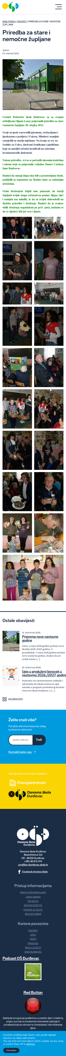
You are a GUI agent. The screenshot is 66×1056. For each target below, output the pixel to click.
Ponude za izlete (33, 910)
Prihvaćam (11, 1050)
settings (30, 1044)
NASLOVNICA (9, 22)
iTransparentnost (31, 783)
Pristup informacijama (33, 893)
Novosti (21, 22)
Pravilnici (33, 944)
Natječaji (33, 901)
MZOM (33, 939)
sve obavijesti (15, 699)
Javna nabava (33, 897)
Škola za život (33, 948)
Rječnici (33, 931)
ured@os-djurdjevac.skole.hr (33, 865)
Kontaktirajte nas (20, 752)
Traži (39, 739)
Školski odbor (33, 914)
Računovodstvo (33, 906)
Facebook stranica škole (34, 872)
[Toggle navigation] (58, 7)
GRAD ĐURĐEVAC (33, 952)
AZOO (33, 935)
